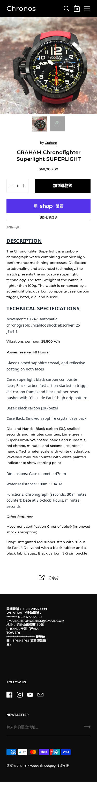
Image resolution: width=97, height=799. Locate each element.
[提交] (87, 728)
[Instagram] (19, 695)
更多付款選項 (48, 217)
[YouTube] (30, 695)
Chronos (21, 8)
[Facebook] (9, 695)
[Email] (40, 695)
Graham (51, 143)
